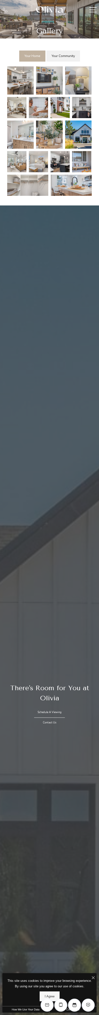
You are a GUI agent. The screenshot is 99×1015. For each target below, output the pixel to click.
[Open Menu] (93, 9)
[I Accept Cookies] (93, 978)
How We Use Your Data (25, 1009)
